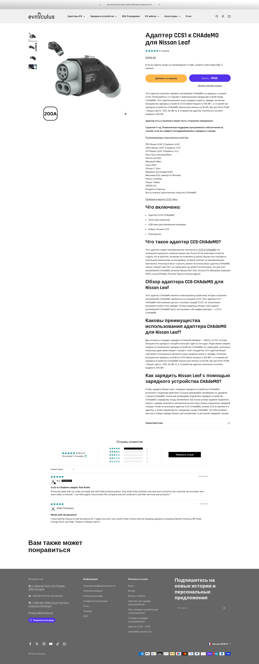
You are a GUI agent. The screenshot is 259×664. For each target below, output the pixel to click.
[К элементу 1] (32, 36)
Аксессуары (171, 16)
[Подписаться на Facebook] (30, 644)
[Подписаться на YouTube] (51, 644)
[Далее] (159, 4)
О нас (189, 16)
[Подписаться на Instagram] (44, 644)
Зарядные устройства (102, 16)
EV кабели (150, 16)
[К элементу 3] (32, 58)
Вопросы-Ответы (136, 596)
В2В (85, 616)
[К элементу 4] (32, 67)
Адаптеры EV (75, 16)
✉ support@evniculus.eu (40, 612)
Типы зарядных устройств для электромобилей (143, 611)
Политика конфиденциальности (99, 585)
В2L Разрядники (131, 16)
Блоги (131, 585)
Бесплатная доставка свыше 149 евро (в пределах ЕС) (129, 5)
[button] (152, 50)
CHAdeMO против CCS (139, 631)
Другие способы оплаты (210, 85)
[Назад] (99, 4)
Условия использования (95, 601)
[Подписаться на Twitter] (37, 644)
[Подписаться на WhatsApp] (64, 644)
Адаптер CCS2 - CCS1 (139, 626)
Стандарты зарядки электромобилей (138, 620)
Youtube (87, 611)
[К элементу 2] (32, 47)
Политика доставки (93, 596)
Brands (131, 590)
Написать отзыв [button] (185, 454)
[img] (57, 476)
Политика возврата (93, 590)
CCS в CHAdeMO (207, 249)
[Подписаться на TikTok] (57, 644)
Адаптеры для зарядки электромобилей (139, 603)
